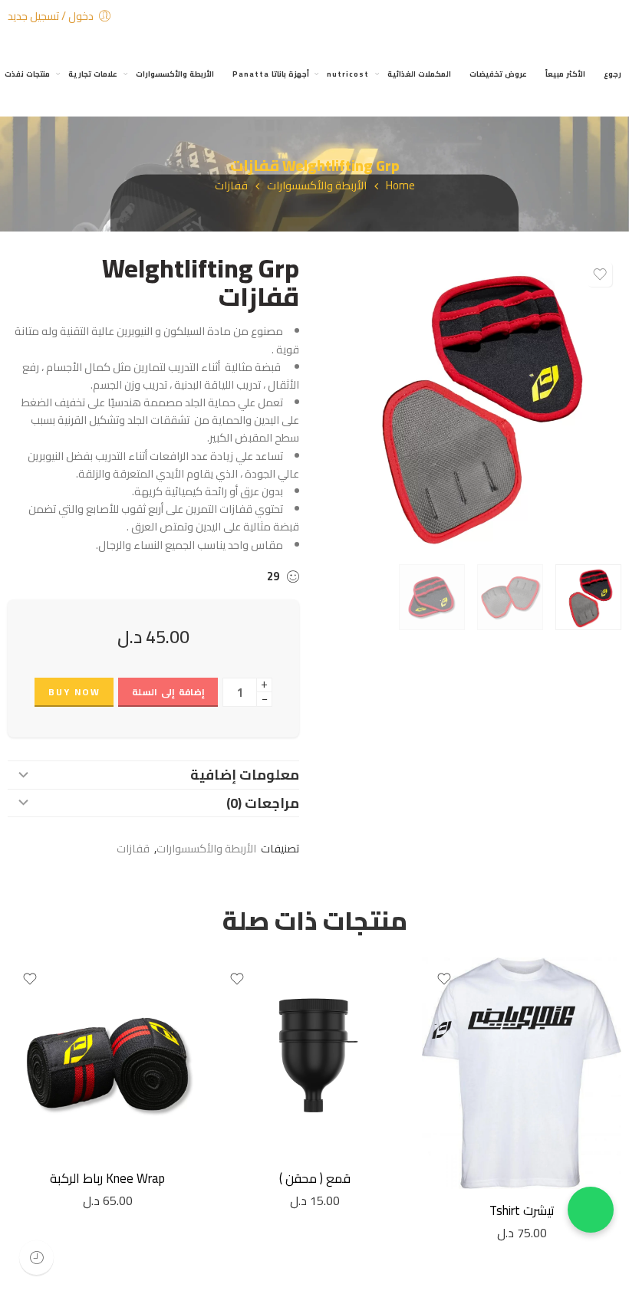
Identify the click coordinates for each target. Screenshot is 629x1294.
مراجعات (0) (262, 803)
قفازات (231, 186)
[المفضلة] (600, 274)
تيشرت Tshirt (522, 1210)
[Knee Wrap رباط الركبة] (107, 1057)
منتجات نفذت (27, 74)
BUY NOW (74, 692)
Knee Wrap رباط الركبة (107, 1178)
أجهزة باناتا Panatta (270, 74)
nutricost (348, 74)
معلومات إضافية (244, 774)
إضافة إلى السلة (168, 692)
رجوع (612, 74)
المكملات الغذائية (419, 74)
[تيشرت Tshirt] (521, 1073)
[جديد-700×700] (471, 404)
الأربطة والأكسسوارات (175, 74)
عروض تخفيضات (498, 74)
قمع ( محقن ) (315, 1178)
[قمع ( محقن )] (314, 1057)
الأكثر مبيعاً (565, 74)
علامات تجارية (92, 74)
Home (400, 186)
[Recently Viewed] (36, 1257)
